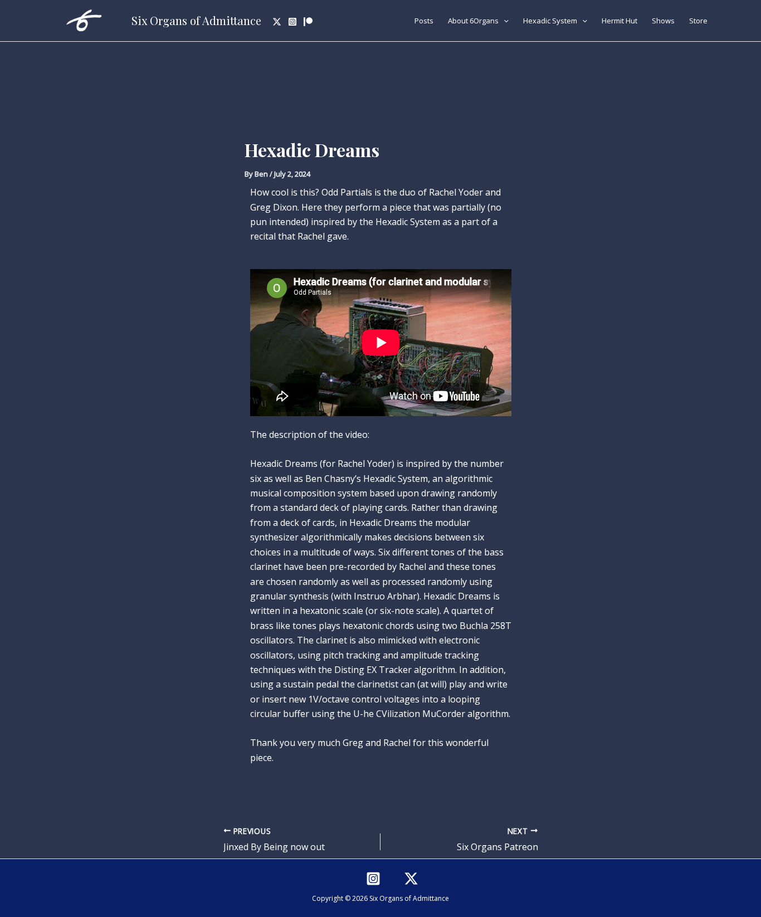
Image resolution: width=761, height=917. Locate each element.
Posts (423, 21)
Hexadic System (550, 21)
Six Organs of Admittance (196, 20)
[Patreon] (308, 21)
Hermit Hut (619, 21)
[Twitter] (276, 21)
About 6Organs (473, 21)
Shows (663, 21)
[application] (504, 21)
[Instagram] (292, 21)
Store (698, 21)
